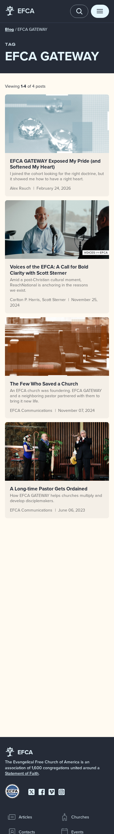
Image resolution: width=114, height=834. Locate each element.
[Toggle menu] (100, 11)
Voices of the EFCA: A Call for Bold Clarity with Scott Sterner (49, 269)
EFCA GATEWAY (32, 29)
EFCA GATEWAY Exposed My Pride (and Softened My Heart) (55, 164)
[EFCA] (10, 11)
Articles (25, 817)
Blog (9, 29)
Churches (80, 817)
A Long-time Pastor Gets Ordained (48, 488)
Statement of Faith (22, 773)
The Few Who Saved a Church (44, 383)
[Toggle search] (79, 11)
